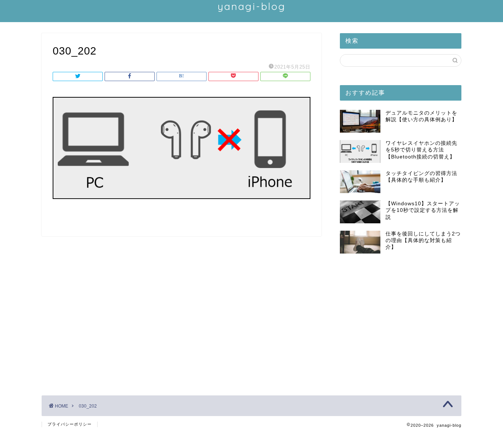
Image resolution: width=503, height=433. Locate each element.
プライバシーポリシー (70, 424)
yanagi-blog (252, 6)
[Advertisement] (400, 322)
